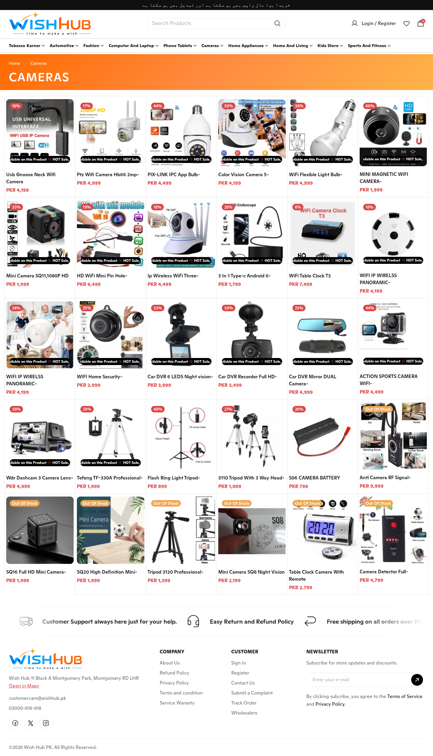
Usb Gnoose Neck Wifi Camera (31, 178)
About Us (170, 663)
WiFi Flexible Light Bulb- (315, 174)
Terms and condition (181, 693)
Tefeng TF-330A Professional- (110, 478)
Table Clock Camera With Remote (316, 575)
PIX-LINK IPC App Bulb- (174, 174)
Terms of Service (404, 696)
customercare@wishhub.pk (37, 698)
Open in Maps (24, 686)
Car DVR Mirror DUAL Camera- (312, 380)
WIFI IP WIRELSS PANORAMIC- (378, 279)
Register (240, 673)
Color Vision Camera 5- (243, 174)
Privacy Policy (174, 683)
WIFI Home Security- (99, 377)
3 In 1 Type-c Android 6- (244, 276)
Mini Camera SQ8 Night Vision (251, 572)
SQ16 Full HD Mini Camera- (36, 572)
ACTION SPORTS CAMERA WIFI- (389, 380)
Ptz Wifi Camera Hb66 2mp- (108, 174)
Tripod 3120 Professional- (175, 572)
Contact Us (243, 683)
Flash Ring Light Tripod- (174, 478)
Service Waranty (177, 703)
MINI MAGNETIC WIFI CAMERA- (384, 177)
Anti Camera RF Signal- (385, 477)
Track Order (244, 703)
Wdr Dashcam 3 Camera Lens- (39, 478)
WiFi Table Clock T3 (310, 276)
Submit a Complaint (252, 693)
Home (14, 63)
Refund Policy (174, 673)
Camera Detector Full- (384, 572)
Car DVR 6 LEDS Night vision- (180, 377)
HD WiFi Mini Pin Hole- (102, 276)
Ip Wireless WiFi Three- (173, 276)
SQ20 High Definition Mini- (107, 572)
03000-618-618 (25, 708)
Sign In (238, 663)
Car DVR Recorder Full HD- (247, 377)
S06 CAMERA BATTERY (314, 478)
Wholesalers (244, 713)
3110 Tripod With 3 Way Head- (251, 478)
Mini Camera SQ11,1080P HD (37, 276)
